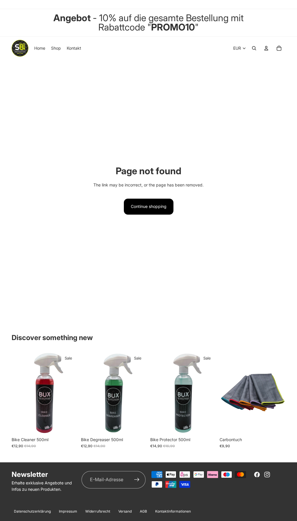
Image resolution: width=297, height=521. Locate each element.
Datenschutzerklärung (32, 511)
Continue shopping (148, 206)
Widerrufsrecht (97, 511)
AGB (143, 511)
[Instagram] (267, 474)
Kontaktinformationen (173, 511)
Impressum (68, 511)
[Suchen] (254, 48)
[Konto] (266, 48)
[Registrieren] (137, 480)
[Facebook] (256, 474)
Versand (125, 511)
